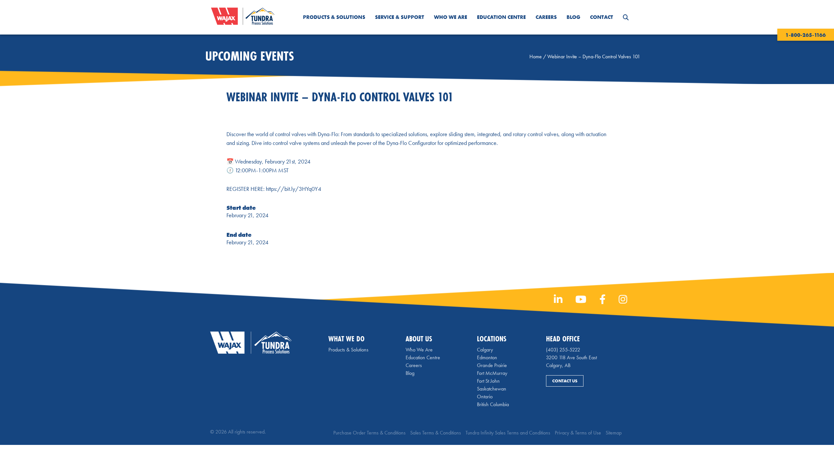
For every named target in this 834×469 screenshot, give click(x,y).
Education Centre (501, 17)
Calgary (485, 349)
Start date (241, 207)
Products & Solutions (334, 17)
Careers (546, 17)
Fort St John (488, 380)
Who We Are (450, 17)
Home (535, 56)
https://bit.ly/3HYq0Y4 (293, 188)
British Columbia (493, 404)
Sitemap (614, 432)
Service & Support (399, 17)
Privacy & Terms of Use (578, 432)
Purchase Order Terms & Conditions (369, 432)
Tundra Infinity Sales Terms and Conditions (508, 432)
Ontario (485, 396)
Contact (601, 17)
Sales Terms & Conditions (435, 432)
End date (239, 234)
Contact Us (564, 381)
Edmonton (487, 357)
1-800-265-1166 (805, 35)
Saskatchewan (491, 388)
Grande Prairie (492, 365)
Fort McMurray (492, 373)
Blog (573, 17)
